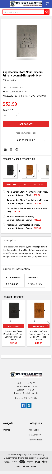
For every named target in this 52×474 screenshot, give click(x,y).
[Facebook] (23, 405)
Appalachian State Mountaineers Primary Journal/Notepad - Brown (39, 335)
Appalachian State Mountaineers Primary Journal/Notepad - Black (13, 335)
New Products (35, 439)
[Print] (10, 149)
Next (48, 323)
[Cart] (48, 4)
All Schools (34, 429)
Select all (11, 184)
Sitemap (6, 429)
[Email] (5, 149)
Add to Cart (13, 326)
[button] (26, 140)
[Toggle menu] (4, 4)
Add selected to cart (34, 184)
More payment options (26, 132)
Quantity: (8, 110)
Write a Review (10, 80)
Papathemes (42, 457)
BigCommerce (10, 457)
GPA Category (35, 434)
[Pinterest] (16, 149)
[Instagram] (28, 405)
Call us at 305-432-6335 (26, 398)
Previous (3, 323)
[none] (26, 44)
